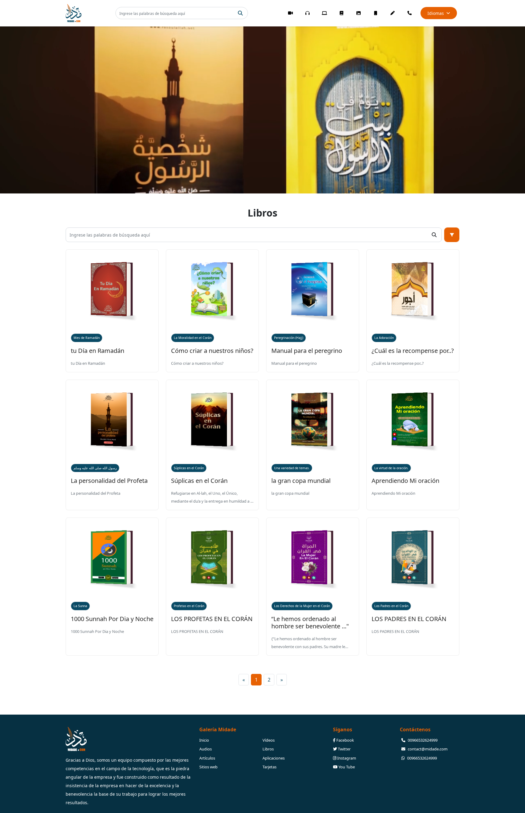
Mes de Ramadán (87, 338)
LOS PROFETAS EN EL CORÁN (211, 619)
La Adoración (384, 338)
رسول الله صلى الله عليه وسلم (95, 468)
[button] (451, 234)
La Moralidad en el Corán (192, 338)
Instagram (346, 758)
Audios (205, 749)
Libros (268, 749)
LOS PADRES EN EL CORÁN (409, 619)
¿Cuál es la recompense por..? (413, 351)
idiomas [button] (435, 13)
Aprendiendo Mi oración (405, 481)
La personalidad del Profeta (109, 481)
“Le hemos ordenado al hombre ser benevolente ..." (310, 622)
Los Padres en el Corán (391, 606)
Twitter (344, 749)
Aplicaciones (273, 758)
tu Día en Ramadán (97, 351)
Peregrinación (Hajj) (288, 338)
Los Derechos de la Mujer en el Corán (302, 606)
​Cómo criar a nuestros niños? (212, 351)
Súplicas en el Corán (189, 468)
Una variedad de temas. (292, 468)
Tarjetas (269, 767)
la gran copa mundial (301, 481)
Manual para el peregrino (306, 351)
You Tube (346, 767)
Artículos (207, 758)
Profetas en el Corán (189, 606)
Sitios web (208, 767)
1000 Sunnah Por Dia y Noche (112, 619)
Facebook (344, 740)
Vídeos (268, 740)
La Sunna (80, 606)
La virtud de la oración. (391, 468)
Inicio (204, 740)
